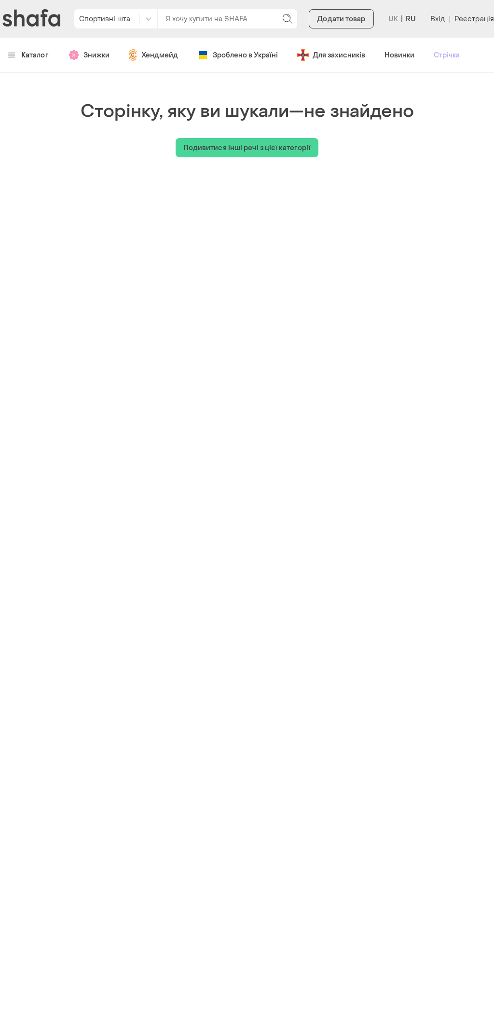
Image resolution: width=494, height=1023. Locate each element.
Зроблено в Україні (245, 55)
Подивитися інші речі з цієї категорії (247, 147)
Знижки (96, 55)
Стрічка (447, 55)
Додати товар (341, 19)
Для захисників (339, 55)
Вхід (437, 19)
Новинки (399, 55)
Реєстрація (474, 19)
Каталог (35, 55)
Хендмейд (159, 55)
